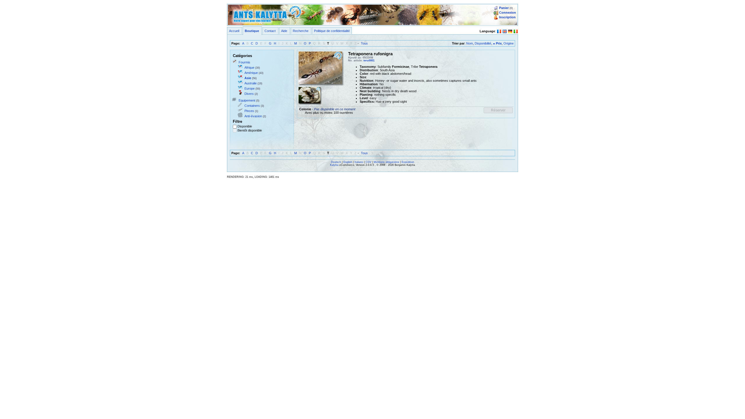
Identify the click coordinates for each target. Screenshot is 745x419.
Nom (469, 43)
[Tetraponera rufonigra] (320, 67)
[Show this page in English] (504, 31)
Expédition (408, 162)
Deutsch (336, 162)
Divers (249, 93)
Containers (252, 105)
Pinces (249, 111)
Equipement (247, 100)
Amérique (251, 72)
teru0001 (369, 60)
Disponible (244, 126)
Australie (250, 83)
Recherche (300, 31)
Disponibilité (483, 43)
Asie (247, 78)
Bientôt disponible (249, 130)
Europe (249, 88)
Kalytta (334, 165)
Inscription (507, 17)
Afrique (249, 67)
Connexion (507, 12)
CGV (368, 162)
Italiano (358, 162)
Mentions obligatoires (386, 162)
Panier (504, 8)
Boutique (252, 31)
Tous (364, 43)
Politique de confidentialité (332, 31)
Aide (284, 31)
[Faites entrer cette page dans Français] (499, 31)
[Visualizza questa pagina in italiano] (515, 31)
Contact (270, 31)
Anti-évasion (253, 116)
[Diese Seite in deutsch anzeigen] (510, 31)
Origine (508, 43)
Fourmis (244, 62)
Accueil (234, 31)
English (347, 162)
